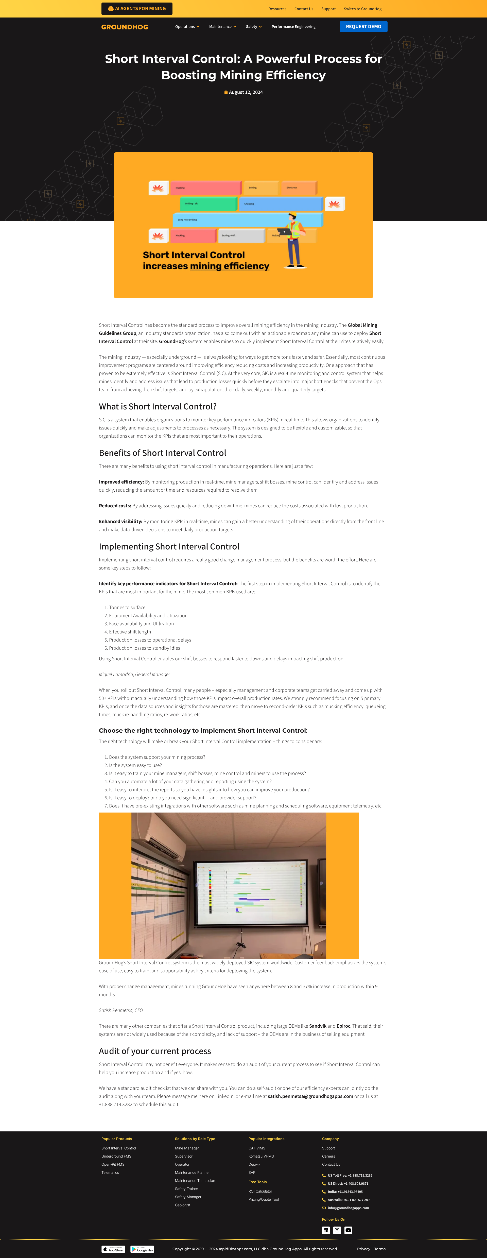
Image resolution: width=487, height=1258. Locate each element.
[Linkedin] (326, 1230)
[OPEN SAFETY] (260, 27)
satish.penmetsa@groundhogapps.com (310, 1096)
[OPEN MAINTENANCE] (235, 27)
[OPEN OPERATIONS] (198, 27)
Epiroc (343, 1026)
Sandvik (317, 1026)
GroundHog (171, 341)
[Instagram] (337, 1230)
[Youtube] (348, 1230)
